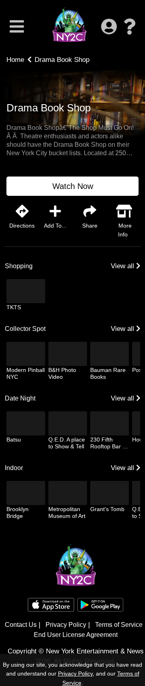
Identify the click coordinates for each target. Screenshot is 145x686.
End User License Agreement (76, 634)
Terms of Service (119, 624)
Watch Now (72, 186)
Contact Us (21, 624)
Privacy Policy (66, 624)
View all (123, 266)
